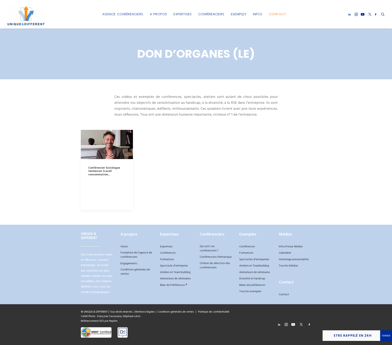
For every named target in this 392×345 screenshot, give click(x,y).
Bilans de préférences (252, 285)
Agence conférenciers (122, 14)
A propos (158, 14)
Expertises (183, 14)
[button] (350, 14)
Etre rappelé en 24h (353, 335)
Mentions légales (145, 312)
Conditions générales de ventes (135, 272)
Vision (124, 246)
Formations (167, 259)
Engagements (128, 263)
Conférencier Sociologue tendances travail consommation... (104, 171)
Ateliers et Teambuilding (254, 266)
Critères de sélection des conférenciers (215, 265)
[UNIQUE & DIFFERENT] (26, 14)
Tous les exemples (250, 291)
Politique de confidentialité (212, 312)
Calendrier (285, 253)
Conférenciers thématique (216, 257)
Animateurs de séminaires (175, 278)
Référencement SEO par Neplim (99, 321)
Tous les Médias (288, 266)
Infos (257, 14)
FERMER (386, 336)
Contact (277, 14)
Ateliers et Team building (175, 272)
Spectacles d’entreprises (254, 259)
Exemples (238, 14)
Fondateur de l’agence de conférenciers (136, 255)
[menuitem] (122, 14)
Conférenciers (211, 14)
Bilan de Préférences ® (173, 285)
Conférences (168, 253)
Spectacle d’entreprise (174, 266)
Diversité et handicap (252, 278)
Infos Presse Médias (291, 246)
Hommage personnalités (294, 259)
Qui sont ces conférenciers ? (209, 248)
